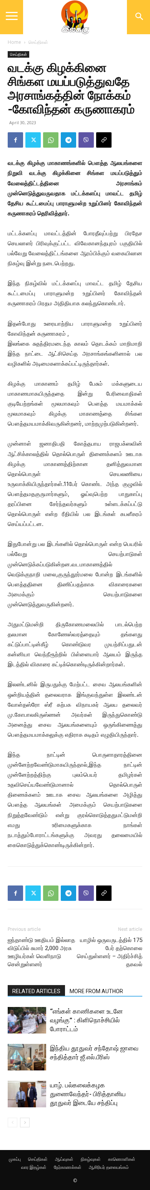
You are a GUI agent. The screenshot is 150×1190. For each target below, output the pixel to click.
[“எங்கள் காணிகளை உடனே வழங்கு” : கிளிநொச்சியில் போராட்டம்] (27, 1020)
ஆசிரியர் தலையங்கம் (109, 1167)
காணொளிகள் (121, 1159)
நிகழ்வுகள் (91, 1159)
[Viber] (86, 140)
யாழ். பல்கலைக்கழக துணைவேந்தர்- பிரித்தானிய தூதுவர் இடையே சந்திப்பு (88, 1094)
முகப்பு (15, 1159)
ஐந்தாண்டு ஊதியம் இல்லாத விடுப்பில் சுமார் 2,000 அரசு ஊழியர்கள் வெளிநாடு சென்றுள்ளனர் (41, 952)
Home (14, 42)
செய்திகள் (38, 42)
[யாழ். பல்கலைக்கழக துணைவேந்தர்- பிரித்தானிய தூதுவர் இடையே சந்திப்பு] (27, 1094)
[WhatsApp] (50, 140)
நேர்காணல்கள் (68, 1167)
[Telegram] (68, 140)
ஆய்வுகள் (64, 1159)
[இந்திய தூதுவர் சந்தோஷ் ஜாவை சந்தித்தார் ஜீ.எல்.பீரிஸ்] (27, 1057)
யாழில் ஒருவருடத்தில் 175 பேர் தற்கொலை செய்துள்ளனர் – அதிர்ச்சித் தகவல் (109, 952)
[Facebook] (15, 140)
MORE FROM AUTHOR (96, 991)
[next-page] (25, 1122)
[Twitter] (33, 140)
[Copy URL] (104, 140)
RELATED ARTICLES (36, 991)
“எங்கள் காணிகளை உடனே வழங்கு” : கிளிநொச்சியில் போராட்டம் (86, 1020)
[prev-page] (12, 1122)
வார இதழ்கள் (34, 1167)
